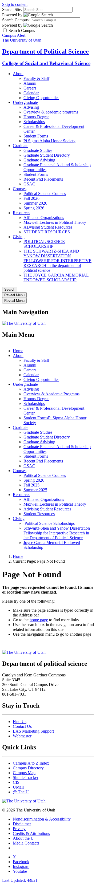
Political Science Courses (44, 193)
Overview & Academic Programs (51, 394)
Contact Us (22, 726)
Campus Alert (13, 35)
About (18, 73)
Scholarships (34, 121)
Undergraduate (25, 102)
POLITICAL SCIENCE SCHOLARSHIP (44, 244)
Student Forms (35, 136)
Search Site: (12, 9)
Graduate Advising (39, 160)
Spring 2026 (33, 208)
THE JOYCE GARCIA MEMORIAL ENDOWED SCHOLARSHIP (56, 277)
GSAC (29, 184)
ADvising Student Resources (47, 227)
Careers (29, 88)
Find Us (19, 721)
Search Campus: (16, 20)
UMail (18, 787)
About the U (23, 838)
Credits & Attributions (31, 833)
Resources (21, 212)
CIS (16, 782)
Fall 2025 (31, 485)
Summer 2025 (35, 490)
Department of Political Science (45, 51)
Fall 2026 (31, 198)
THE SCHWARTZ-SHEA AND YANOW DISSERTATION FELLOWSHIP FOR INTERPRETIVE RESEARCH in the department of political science (57, 261)
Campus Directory (28, 768)
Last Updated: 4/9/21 (20, 880)
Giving (19, 236)
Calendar (31, 93)
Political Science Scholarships (50, 523)
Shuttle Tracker (25, 777)
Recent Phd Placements (43, 179)
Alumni (29, 83)
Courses (19, 188)
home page (39, 620)
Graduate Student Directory (46, 155)
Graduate (20, 145)
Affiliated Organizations (43, 217)
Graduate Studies (37, 150)
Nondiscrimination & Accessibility (42, 819)
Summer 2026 (35, 203)
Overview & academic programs (50, 112)
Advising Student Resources (47, 509)
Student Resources (39, 513)
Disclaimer (22, 824)
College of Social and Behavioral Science (46, 63)
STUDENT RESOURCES (46, 232)
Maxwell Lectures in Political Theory (54, 222)
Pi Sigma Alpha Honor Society (49, 141)
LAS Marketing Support (33, 731)
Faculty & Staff (36, 78)
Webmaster (22, 736)
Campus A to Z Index (31, 763)
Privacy (19, 828)
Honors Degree (36, 117)
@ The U (21, 792)
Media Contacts (26, 843)
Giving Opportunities (41, 97)
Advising (31, 107)
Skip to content (14, 4)
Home (18, 350)
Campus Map (24, 772)
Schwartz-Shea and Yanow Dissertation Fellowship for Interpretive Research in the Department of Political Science (56, 533)
